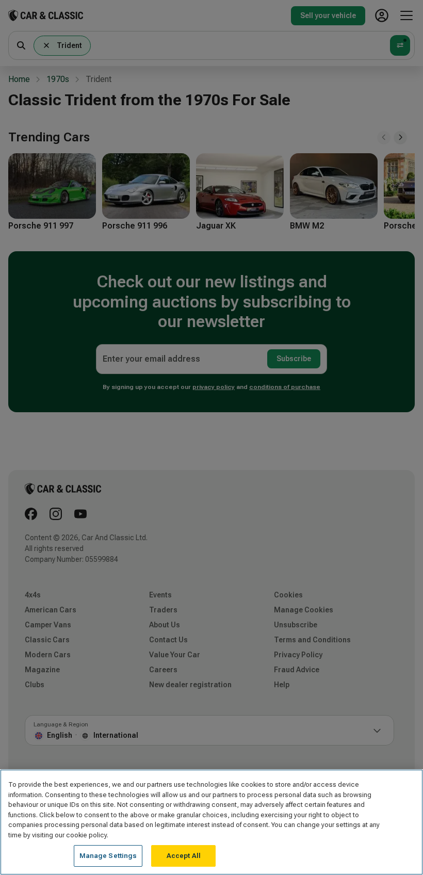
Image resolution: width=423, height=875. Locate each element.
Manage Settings (108, 856)
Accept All (184, 856)
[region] (211, 822)
